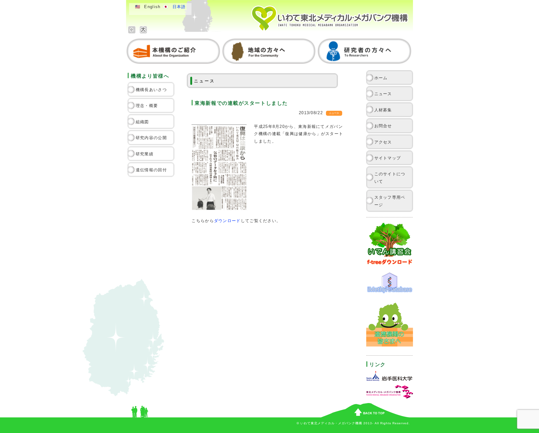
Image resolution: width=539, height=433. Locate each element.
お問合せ (383, 126)
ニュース (383, 93)
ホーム (381, 77)
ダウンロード (227, 220)
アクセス (383, 142)
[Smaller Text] (132, 30)
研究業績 (144, 154)
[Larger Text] (143, 30)
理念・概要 (147, 105)
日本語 (179, 6)
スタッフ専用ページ (389, 201)
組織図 (142, 121)
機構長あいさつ (151, 89)
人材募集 (383, 110)
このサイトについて (389, 177)
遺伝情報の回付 (151, 170)
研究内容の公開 (151, 137)
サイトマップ (387, 158)
